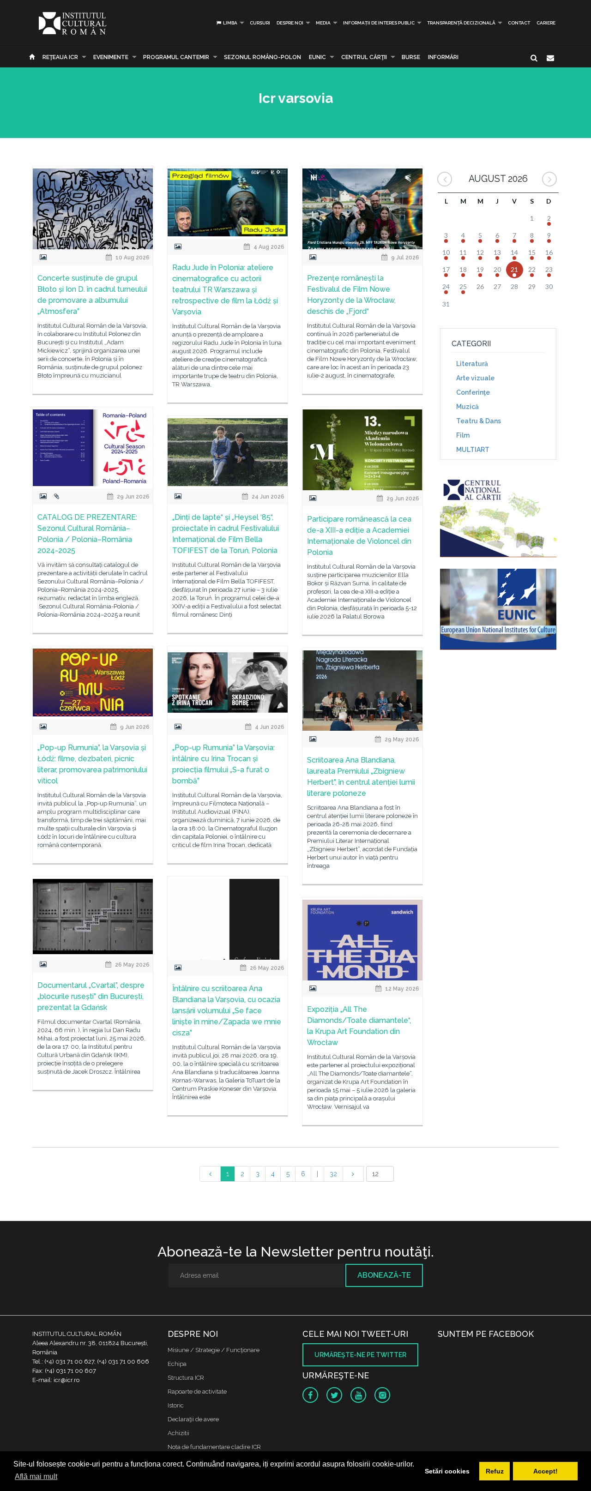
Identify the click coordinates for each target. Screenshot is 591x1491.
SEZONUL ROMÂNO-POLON (262, 57)
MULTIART (472, 449)
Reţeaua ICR (60, 57)
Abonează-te (384, 1275)
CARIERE (546, 22)
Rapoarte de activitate (197, 1391)
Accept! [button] (545, 1471)
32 (333, 1174)
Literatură (472, 363)
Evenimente (110, 57)
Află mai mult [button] (36, 1476)
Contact (519, 22)
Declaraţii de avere (193, 1419)
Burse (411, 57)
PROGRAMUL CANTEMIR (176, 57)
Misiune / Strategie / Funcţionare (213, 1350)
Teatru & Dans (478, 421)
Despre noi (290, 22)
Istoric (176, 1405)
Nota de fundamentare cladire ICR (214, 1446)
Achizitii (178, 1433)
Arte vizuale (475, 378)
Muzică (467, 406)
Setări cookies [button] (447, 1471)
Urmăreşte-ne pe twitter (360, 1355)
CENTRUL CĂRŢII (364, 57)
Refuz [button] (495, 1471)
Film (463, 435)
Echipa (177, 1363)
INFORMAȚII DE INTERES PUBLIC (379, 22)
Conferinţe (473, 392)
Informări (443, 57)
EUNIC (317, 57)
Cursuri (260, 22)
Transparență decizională (461, 22)
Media (323, 22)
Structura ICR (186, 1377)
